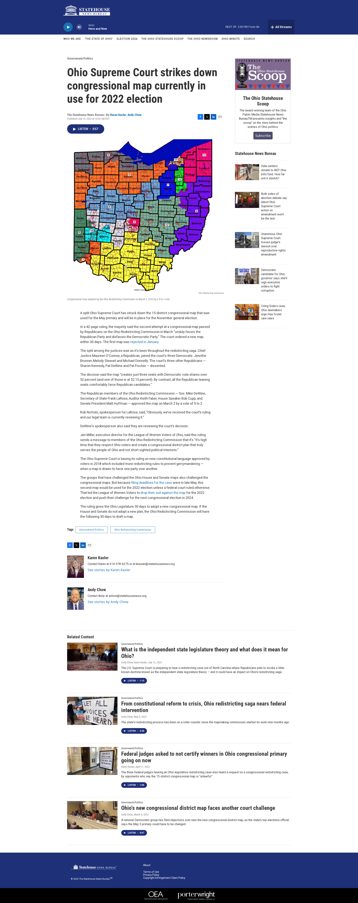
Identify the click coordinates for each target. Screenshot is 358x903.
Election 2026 (127, 38)
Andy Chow (135, 115)
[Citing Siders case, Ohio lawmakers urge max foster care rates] (247, 312)
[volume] (79, 27)
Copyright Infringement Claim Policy (164, 877)
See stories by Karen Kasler (109, 570)
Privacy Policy (151, 875)
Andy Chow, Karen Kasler (134, 662)
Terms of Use (151, 872)
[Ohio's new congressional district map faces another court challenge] (92, 815)
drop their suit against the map (163, 493)
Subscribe (263, 135)
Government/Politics (80, 58)
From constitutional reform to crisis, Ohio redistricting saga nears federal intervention (203, 706)
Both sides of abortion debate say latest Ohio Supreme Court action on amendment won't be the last (274, 206)
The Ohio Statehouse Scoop (162, 38)
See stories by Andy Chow (108, 602)
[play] (68, 27)
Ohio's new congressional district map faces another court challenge (198, 808)
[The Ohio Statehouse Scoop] (263, 74)
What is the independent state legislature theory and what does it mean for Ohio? (204, 652)
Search (249, 38)
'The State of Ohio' (99, 38)
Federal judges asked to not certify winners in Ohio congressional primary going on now (204, 757)
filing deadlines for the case (151, 483)
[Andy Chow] (75, 598)
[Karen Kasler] (75, 566)
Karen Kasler (118, 115)
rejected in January (144, 342)
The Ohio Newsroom (202, 38)
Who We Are (72, 38)
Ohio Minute (231, 38)
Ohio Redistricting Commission (132, 529)
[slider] (85, 27)
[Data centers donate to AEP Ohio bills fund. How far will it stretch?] (247, 172)
